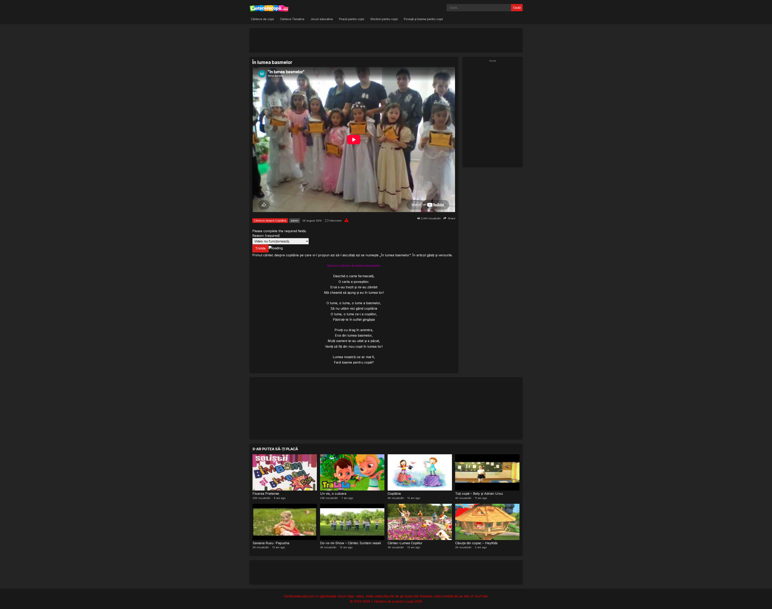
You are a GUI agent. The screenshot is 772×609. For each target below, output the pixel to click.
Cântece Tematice (292, 19)
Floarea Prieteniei (266, 494)
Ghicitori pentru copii (384, 19)
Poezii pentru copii (351, 19)
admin (294, 220)
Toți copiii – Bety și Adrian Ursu (479, 494)
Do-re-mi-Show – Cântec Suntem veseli (350, 543)
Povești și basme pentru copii (423, 19)
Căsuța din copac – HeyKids (476, 543)
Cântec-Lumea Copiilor (405, 543)
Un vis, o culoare (333, 494)
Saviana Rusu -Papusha (271, 543)
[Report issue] (346, 220)
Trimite (260, 248)
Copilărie (394, 494)
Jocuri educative (322, 19)
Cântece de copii (262, 19)
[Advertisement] (386, 40)
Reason (266, 236)
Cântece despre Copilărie (270, 220)
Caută (517, 7)
